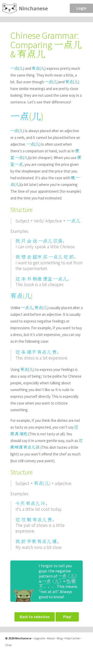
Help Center (72, 638)
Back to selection (35, 616)
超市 (37, 257)
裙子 (31, 352)
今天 (20, 503)
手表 (31, 541)
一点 (14, 68)
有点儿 (44, 352)
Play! (67, 616)
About (51, 638)
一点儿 (73, 221)
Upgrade (39, 638)
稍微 (37, 279)
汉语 (58, 241)
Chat (8, 645)
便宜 (47, 279)
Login (81, 8)
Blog (60, 638)
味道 (19, 447)
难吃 (23, 434)
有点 (36, 68)
